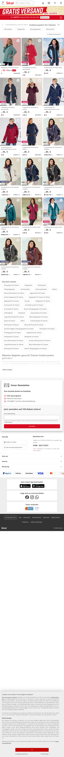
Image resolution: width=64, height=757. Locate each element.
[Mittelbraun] (47, 154)
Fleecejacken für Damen (11, 285)
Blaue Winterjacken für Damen (38, 344)
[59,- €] (53, 92)
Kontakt (5, 437)
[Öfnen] (61, 17)
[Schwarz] (46, 154)
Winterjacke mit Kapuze (11, 325)
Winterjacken (50, 29)
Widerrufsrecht (55, 517)
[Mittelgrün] (1, 73)
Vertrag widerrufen (10, 517)
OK (32, 750)
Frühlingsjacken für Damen (12, 333)
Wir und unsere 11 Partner (9, 697)
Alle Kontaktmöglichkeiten (14, 447)
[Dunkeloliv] (26, 115)
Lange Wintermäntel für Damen (14, 317)
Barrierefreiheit (36, 517)
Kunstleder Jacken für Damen (34, 305)
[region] (32, 724)
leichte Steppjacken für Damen (13, 297)
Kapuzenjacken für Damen (39, 313)
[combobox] (27, 3)
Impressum (46, 517)
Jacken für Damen (23, 24)
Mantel (54, 289)
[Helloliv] (50, 154)
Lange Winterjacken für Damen (14, 344)
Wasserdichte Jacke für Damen (34, 325)
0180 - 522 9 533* (40, 445)
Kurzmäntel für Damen (11, 309)
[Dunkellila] (44, 154)
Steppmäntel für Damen (34, 333)
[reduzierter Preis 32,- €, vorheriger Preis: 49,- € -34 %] (10, 52)
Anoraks (27, 301)
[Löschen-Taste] (32, 3)
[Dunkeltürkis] (46, 73)
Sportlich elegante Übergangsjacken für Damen (19, 329)
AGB (20, 517)
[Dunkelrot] (23, 115)
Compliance (25, 522)
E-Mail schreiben (10, 442)
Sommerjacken (25, 289)
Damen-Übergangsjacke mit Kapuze (35, 348)
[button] (3, 3)
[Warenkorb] (61, 3)
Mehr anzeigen (8, 422)
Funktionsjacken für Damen (39, 321)
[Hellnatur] (1, 194)
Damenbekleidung (11, 24)
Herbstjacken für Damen (47, 329)
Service (4, 461)
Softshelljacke (8, 313)
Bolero (23, 321)
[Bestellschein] (49, 3)
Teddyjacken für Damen (42, 301)
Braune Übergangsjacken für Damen (35, 309)
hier (26, 708)
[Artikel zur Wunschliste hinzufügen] (18, 40)
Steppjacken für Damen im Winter (39, 297)
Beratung (5, 467)
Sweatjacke (21, 313)
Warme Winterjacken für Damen (14, 293)
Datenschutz (26, 517)
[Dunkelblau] (24, 75)
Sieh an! (5, 456)
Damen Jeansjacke (41, 289)
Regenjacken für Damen (11, 301)
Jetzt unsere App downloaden (32, 482)
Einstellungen (45, 754)
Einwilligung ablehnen (21, 754)
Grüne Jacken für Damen (12, 305)
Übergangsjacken (35, 29)
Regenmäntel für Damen (37, 293)
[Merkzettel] (55, 3)
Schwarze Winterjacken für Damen (39, 340)
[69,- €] (53, 131)
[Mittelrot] (23, 75)
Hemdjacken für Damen (11, 337)
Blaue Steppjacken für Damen (38, 317)
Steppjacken (21, 29)
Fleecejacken (8, 29)
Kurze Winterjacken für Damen (13, 340)
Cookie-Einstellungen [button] (36, 522)
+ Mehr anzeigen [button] (7, 369)
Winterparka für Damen (11, 348)
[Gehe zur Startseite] (10, 3)
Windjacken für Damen (31, 337)
